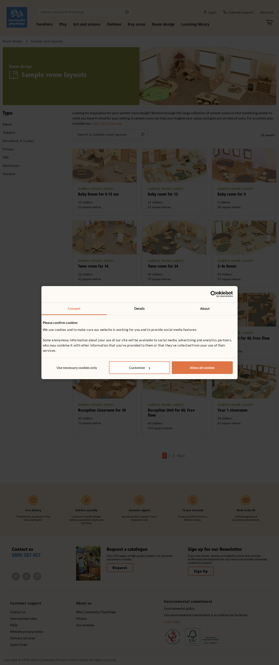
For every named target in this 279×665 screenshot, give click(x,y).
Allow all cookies (202, 368)
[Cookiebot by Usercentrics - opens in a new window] (214, 294)
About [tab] (205, 308)
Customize (137, 368)
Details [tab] (139, 308)
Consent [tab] (74, 308)
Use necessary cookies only (77, 368)
